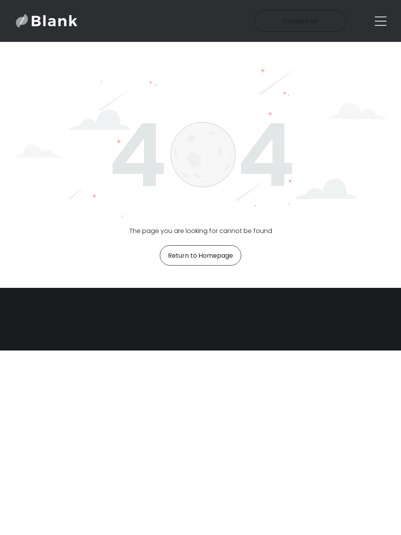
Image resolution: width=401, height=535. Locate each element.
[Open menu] (381, 21)
